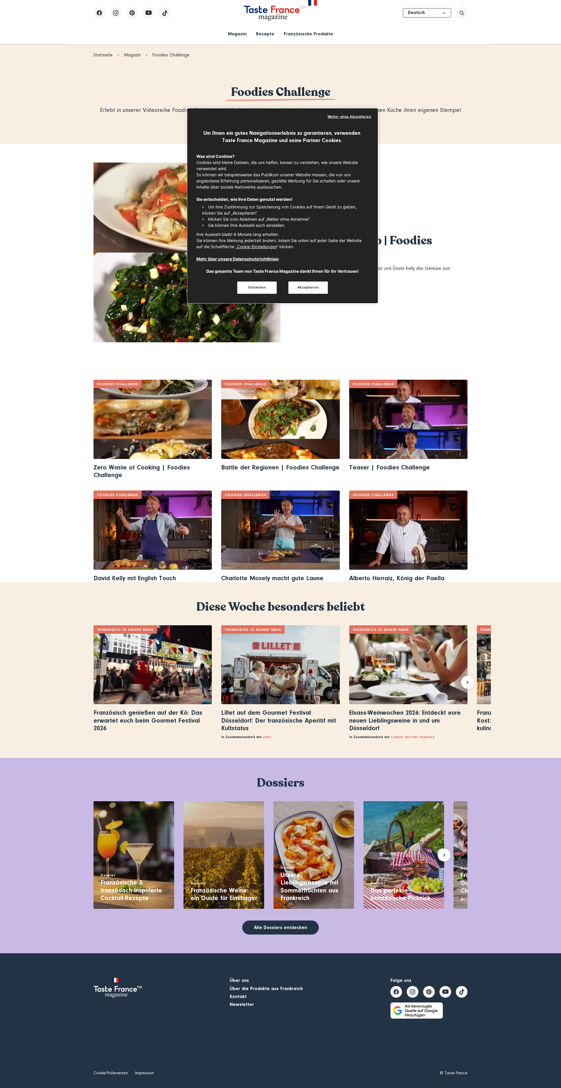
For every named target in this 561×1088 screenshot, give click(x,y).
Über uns (239, 980)
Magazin (237, 34)
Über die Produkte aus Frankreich (266, 988)
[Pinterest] (132, 13)
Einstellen (257, 287)
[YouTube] (148, 13)
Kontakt (238, 996)
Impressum (144, 1073)
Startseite (103, 55)
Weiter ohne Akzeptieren (349, 117)
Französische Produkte (308, 34)
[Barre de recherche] (462, 13)
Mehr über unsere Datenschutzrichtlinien (237, 258)
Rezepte (265, 34)
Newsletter (242, 1004)
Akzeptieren (308, 287)
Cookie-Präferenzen (111, 1073)
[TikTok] (165, 13)
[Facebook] (99, 13)
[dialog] (283, 206)
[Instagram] (116, 13)
